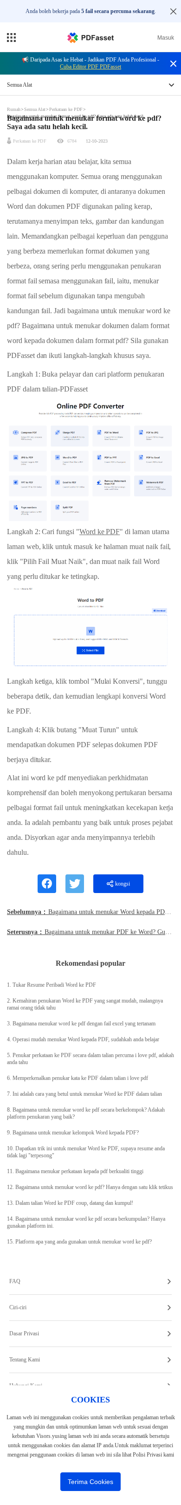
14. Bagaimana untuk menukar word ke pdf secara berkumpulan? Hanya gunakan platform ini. (86, 1222)
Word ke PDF (99, 532)
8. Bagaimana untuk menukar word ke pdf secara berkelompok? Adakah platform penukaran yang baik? (86, 1113)
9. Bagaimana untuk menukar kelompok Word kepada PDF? (73, 1132)
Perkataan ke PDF (66, 109)
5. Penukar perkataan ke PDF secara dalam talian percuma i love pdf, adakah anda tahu (90, 1058)
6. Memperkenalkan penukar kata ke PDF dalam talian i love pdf (77, 1078)
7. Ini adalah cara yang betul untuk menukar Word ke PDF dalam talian (84, 1094)
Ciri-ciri (17, 1307)
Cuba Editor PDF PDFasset (90, 66)
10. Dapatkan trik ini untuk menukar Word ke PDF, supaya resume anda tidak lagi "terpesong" (86, 1152)
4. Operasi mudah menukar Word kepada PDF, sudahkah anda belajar (83, 1039)
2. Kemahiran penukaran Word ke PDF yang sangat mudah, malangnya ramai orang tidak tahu (85, 1004)
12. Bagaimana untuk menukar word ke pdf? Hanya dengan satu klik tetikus (90, 1187)
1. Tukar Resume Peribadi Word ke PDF (51, 985)
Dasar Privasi (24, 1333)
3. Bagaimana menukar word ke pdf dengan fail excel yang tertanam (81, 1023)
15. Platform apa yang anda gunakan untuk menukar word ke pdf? (79, 1241)
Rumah (14, 109)
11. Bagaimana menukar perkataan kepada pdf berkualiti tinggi (75, 1171)
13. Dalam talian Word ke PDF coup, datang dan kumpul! (70, 1203)
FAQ (14, 1281)
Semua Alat (35, 109)
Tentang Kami (24, 1359)
